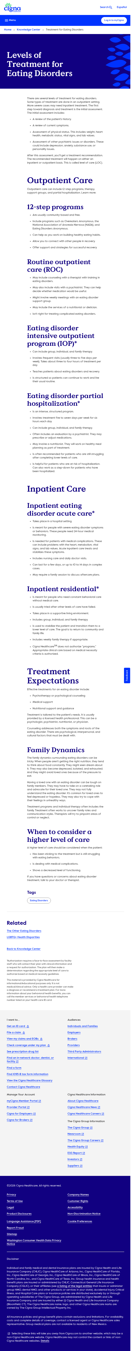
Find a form (14, 1068)
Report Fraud (15, 1228)
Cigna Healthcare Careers (84, 1113)
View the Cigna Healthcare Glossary (29, 1080)
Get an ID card (16, 1026)
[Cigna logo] (13, 7)
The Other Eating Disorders (24, 931)
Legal (10, 1207)
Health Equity (76, 1146)
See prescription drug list (23, 1051)
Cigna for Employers (19, 1113)
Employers (74, 1032)
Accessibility (75, 1207)
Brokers (72, 1039)
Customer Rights (78, 1201)
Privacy (11, 1194)
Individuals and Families (83, 1026)
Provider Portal (16, 1107)
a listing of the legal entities (74, 1286)
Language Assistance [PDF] (24, 1221)
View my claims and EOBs (23, 1039)
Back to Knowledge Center (24, 949)
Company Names (78, 1194)
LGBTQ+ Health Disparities (23, 937)
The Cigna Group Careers (84, 1140)
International (76, 1058)
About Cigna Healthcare (83, 1101)
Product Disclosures (19, 1213)
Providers (74, 1045)
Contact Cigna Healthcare (23, 1087)
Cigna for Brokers (18, 1120)
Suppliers (73, 1165)
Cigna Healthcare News (82, 1107)
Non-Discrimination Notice (84, 1213)
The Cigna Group (78, 1127)
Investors (73, 1159)
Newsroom (74, 1134)
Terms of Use (15, 1201)
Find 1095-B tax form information (27, 1074)
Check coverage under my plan (26, 1045)
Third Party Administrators (84, 1051)
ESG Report (75, 1153)
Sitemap (12, 1234)
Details (45, 1341)
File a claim (14, 1032)
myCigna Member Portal (22, 1101)
